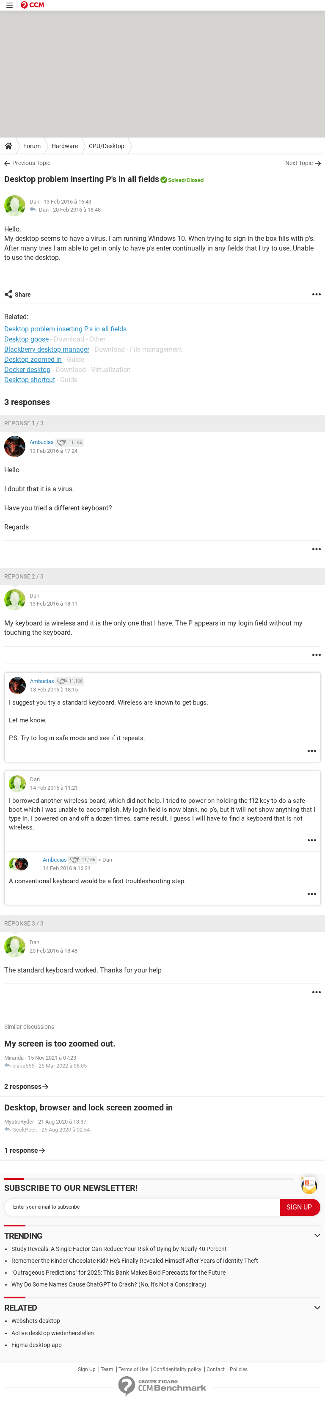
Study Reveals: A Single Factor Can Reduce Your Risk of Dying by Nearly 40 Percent (119, 1248)
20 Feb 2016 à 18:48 (77, 210)
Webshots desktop (35, 1320)
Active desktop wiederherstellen (52, 1333)
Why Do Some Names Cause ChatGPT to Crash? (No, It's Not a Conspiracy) (109, 1284)
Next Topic (299, 163)
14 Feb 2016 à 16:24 (67, 868)
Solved (176, 180)
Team (107, 1369)
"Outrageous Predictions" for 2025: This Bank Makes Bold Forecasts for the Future (118, 1272)
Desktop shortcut (29, 380)
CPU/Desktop (106, 146)
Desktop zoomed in (33, 359)
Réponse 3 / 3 (24, 923)
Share (23, 294)
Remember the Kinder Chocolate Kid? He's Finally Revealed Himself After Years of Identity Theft (134, 1260)
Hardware (65, 146)
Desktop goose (26, 339)
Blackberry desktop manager (46, 349)
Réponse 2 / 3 (24, 576)
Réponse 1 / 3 (24, 423)
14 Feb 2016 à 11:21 (54, 788)
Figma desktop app (36, 1345)
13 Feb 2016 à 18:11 (53, 604)
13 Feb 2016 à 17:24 (53, 451)
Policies (239, 1369)
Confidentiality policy (177, 1369)
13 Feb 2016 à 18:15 (54, 689)
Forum (32, 146)
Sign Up (87, 1369)
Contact (216, 1369)
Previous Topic (31, 163)
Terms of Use (133, 1369)
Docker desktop (27, 370)
